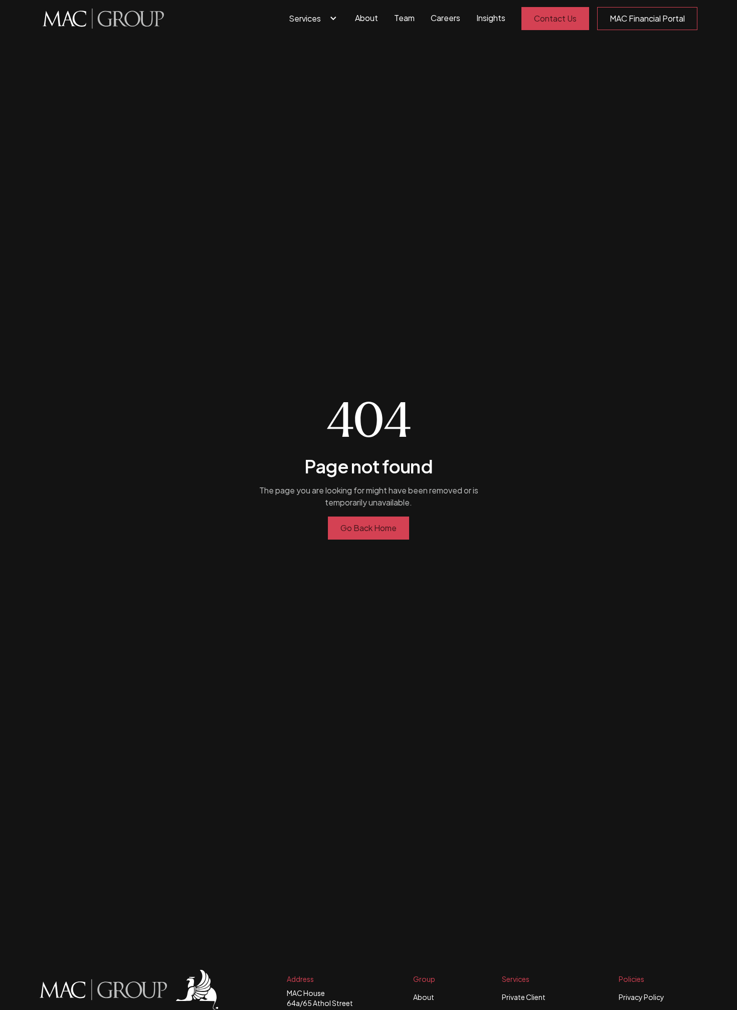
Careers (445, 18)
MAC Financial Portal (647, 18)
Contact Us (555, 18)
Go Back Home (368, 528)
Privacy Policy (641, 996)
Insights (490, 18)
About (366, 18)
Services (305, 18)
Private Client (523, 996)
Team (404, 18)
